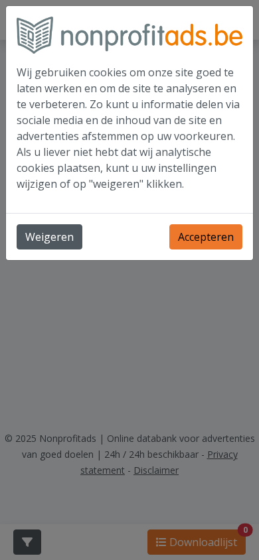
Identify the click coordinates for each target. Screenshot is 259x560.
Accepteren (206, 237)
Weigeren (49, 237)
